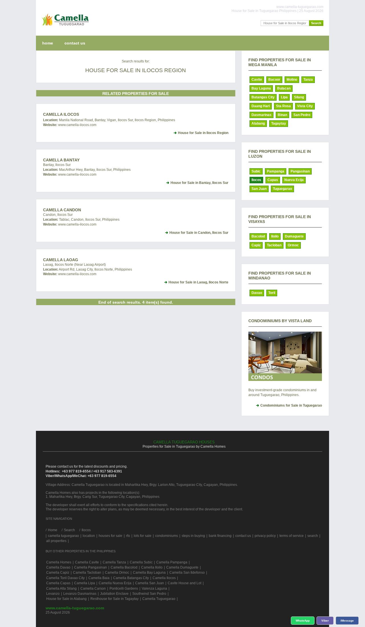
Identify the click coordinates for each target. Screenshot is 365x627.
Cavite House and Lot (184, 583)
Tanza (308, 80)
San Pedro (301, 115)
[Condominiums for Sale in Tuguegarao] (285, 356)
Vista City (305, 106)
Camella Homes (58, 562)
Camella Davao (58, 567)
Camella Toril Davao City (65, 578)
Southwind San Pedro (149, 594)
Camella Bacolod (124, 567)
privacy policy (265, 536)
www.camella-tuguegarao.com (75, 608)
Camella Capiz (57, 573)
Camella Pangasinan (90, 567)
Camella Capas (58, 583)
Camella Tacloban (87, 573)
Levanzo (53, 594)
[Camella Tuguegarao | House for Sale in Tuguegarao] (64, 27)
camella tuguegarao (63, 536)
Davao (257, 293)
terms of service (291, 536)
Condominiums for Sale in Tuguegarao (291, 405)
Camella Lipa (84, 583)
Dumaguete (294, 236)
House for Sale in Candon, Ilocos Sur (198, 233)
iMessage (347, 620)
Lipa (284, 97)
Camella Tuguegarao (158, 599)
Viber (325, 620)
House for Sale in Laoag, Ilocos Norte (198, 282)
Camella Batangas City (131, 578)
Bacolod (258, 236)
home (47, 43)
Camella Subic (141, 562)
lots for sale (142, 536)
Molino (292, 80)
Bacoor (274, 80)
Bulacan (284, 88)
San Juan (259, 189)
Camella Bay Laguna (149, 573)
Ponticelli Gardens (124, 589)
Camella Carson (93, 589)
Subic (256, 171)
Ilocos (256, 180)
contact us (74, 43)
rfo (128, 536)
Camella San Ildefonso (187, 573)
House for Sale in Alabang (66, 599)
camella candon (62, 210)
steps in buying (193, 536)
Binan (282, 115)
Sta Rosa (283, 106)
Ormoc (293, 245)
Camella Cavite (87, 562)
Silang (299, 97)
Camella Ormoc (117, 573)
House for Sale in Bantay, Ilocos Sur (199, 183)
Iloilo (275, 236)
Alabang (258, 123)
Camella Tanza (114, 562)
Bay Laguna (261, 88)
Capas (272, 180)
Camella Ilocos (61, 114)
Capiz (256, 245)
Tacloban (274, 245)
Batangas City (263, 97)
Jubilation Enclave (114, 594)
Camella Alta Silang (61, 589)
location (89, 536)
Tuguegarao (282, 189)
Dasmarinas (261, 115)
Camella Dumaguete (182, 567)
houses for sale (110, 536)
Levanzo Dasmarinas (79, 594)
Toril (271, 293)
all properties (56, 541)
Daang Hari (261, 106)
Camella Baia (99, 578)
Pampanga (275, 171)
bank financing (220, 536)
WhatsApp (303, 620)
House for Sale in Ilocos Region (203, 133)
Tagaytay (278, 123)
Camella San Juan (149, 583)
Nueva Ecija (294, 180)
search (312, 536)
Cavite (257, 80)
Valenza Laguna (154, 589)
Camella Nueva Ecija (115, 583)
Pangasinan (300, 171)
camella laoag (60, 259)
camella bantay (61, 160)
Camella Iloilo (152, 567)
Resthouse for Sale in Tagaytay (114, 599)
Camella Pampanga (171, 562)
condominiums (166, 536)
